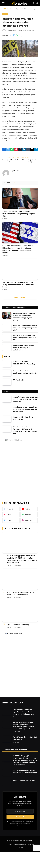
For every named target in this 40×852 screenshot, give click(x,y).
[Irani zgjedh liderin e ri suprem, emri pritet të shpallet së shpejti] (20, 579)
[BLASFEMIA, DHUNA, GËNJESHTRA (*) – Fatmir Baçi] (6, 363)
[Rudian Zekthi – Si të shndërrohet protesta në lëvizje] (6, 373)
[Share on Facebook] (10, 35)
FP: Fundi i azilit (18, 380)
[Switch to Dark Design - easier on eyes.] (37, 3)
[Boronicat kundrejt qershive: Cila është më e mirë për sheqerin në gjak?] (6, 327)
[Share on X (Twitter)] (13, 35)
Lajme (5, 14)
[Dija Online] (20, 3)
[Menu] (3, 3)
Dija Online (11, 30)
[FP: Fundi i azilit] (6, 382)
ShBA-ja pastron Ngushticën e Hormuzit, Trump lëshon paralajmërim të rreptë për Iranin (17, 284)
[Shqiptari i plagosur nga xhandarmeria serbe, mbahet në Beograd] (20, 48)
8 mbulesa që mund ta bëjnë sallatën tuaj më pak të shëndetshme (23, 347)
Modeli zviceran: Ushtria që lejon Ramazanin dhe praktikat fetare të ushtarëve (25, 409)
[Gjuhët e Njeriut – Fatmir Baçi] (20, 611)
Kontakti (21, 847)
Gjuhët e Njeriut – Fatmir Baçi (18, 624)
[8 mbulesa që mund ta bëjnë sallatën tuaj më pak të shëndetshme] (6, 347)
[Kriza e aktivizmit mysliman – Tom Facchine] (6, 419)
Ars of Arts (29, 840)
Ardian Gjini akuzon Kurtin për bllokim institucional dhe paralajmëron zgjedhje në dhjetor (18, 213)
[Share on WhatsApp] (16, 35)
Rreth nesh (31, 844)
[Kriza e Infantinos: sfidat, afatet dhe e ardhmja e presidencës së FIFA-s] (6, 337)
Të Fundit (7, 307)
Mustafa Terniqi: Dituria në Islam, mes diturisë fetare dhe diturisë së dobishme (25, 399)
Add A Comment (20, 297)
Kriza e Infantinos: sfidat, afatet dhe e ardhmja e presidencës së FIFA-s (25, 337)
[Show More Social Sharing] (20, 35)
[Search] (34, 3)
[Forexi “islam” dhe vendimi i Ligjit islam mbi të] (6, 739)
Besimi (6, 391)
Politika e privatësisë (20, 844)
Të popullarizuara (19, 307)
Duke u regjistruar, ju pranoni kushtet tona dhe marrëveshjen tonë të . (21, 824)
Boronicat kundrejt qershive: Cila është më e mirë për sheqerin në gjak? (25, 328)
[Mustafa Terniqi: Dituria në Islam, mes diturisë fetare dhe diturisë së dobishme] (6, 399)
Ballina (10, 844)
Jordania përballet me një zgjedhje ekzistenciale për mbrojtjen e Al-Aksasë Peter (23, 712)
